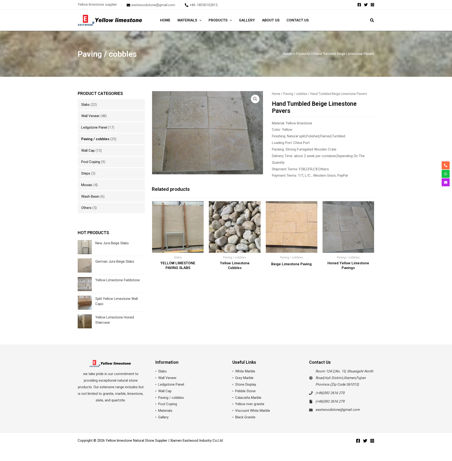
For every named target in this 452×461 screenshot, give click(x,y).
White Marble (245, 371)
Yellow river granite (249, 404)
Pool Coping (90, 162)
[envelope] (446, 182)
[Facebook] (359, 5)
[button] (372, 20)
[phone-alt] (446, 165)
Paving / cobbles (95, 139)
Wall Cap (88, 150)
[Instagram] (372, 5)
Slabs (85, 104)
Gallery (163, 417)
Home (276, 94)
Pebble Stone (245, 391)
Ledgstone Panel (94, 127)
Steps (85, 173)
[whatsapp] (446, 174)
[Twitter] (366, 5)
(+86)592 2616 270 (329, 393)
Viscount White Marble (252, 410)
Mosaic (87, 185)
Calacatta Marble (248, 398)
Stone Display (245, 384)
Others (86, 208)
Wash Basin (90, 196)
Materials (165, 410)
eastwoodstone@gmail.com (337, 410)
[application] (199, 20)
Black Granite (245, 417)
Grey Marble (244, 378)
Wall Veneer (90, 116)
